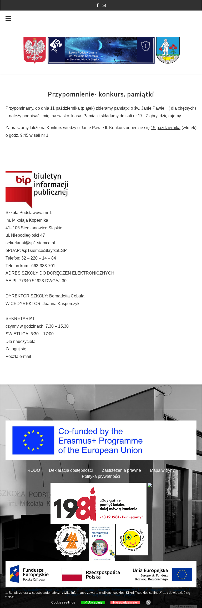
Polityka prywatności (101, 476)
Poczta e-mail (18, 356)
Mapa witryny (162, 470)
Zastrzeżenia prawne (121, 470)
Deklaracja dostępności (71, 470)
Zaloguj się (16, 349)
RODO (33, 470)
